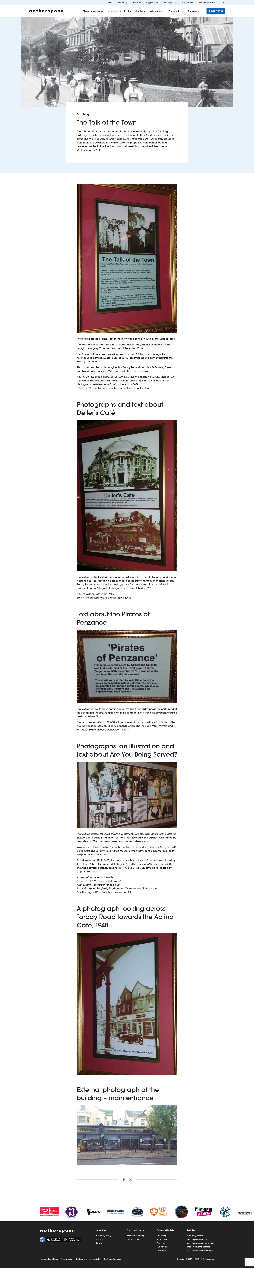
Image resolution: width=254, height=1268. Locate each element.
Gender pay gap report (197, 1239)
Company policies (195, 1236)
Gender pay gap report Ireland (200, 1243)
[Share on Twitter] (130, 1179)
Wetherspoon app (206, 2)
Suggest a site (152, 2)
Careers (193, 11)
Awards (99, 1239)
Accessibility (95, 1259)
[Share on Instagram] (123, 1179)
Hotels (140, 11)
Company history (103, 1236)
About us (156, 11)
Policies (191, 1230)
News (109, 2)
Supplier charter (133, 1239)
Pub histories (187, 2)
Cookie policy (81, 1259)
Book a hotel (162, 1239)
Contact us (175, 11)
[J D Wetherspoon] (46, 11)
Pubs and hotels (165, 1230)
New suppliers (170, 2)
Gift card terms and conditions (200, 1250)
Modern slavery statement (198, 1247)
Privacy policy (67, 1259)
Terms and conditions (49, 1259)
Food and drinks (119, 11)
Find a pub (216, 11)
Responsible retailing (135, 1236)
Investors (137, 2)
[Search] (223, 2)
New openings (93, 11)
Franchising (122, 2)
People (99, 1243)
